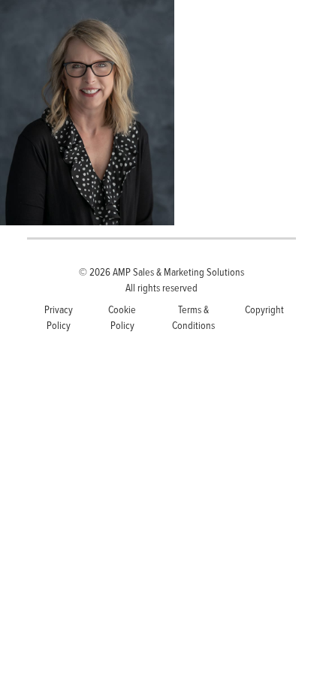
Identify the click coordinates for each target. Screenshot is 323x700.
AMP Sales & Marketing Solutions (178, 271)
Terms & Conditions (193, 317)
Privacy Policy (58, 317)
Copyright (264, 309)
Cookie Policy (122, 317)
